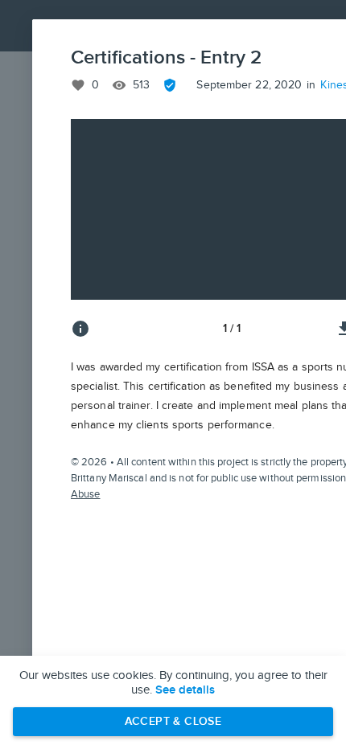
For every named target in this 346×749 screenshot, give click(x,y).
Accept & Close (173, 721)
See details (185, 690)
